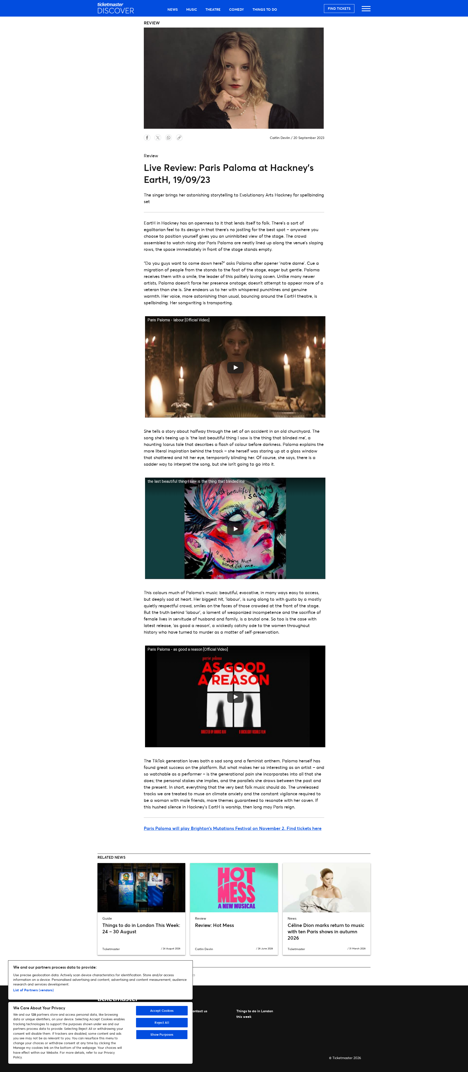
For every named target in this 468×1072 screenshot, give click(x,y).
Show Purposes (162, 1034)
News (172, 9)
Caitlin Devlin (280, 137)
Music (191, 9)
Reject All (162, 1022)
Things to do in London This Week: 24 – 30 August (141, 928)
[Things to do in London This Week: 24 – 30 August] (141, 887)
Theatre (213, 9)
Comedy (236, 9)
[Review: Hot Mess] (234, 887)
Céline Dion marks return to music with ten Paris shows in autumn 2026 (326, 931)
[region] (100, 1012)
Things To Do (265, 9)
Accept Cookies (162, 1010)
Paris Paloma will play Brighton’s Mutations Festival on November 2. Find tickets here (233, 828)
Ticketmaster (111, 949)
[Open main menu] (366, 10)
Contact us (198, 1011)
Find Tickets (339, 8)
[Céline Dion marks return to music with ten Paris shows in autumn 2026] (326, 887)
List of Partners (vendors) (33, 990)
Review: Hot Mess (214, 925)
